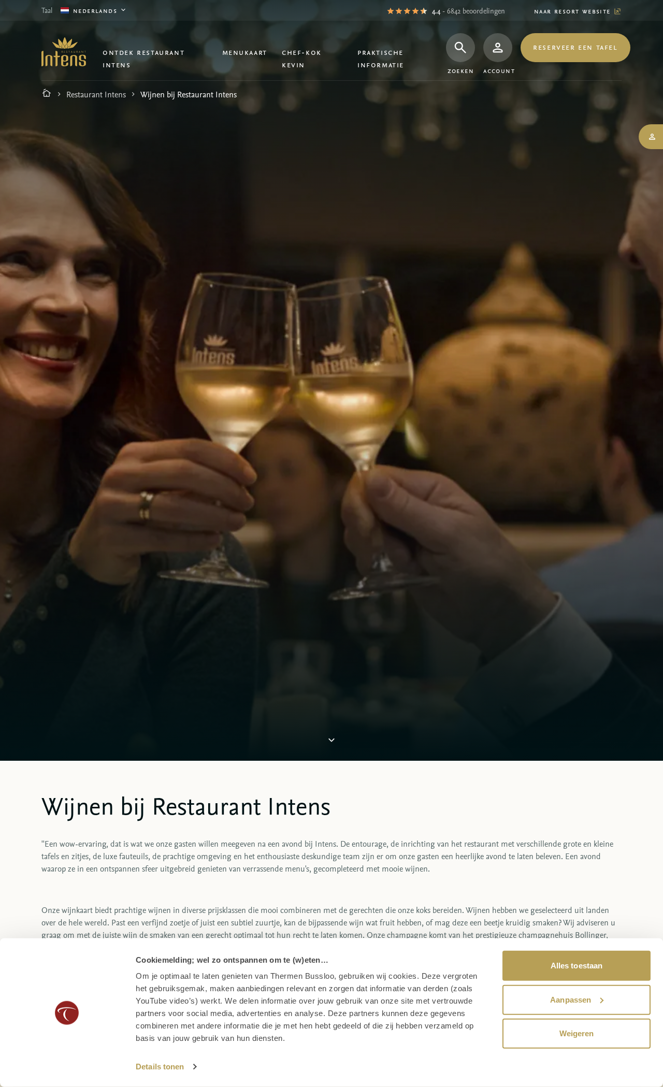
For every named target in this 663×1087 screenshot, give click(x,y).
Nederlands (95, 10)
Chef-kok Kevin (302, 58)
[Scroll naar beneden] (331, 740)
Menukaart (244, 51)
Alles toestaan (576, 965)
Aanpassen (570, 999)
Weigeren (576, 1033)
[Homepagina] (46, 94)
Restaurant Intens (96, 94)
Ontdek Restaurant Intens (143, 58)
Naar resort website (573, 11)
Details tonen (160, 1066)
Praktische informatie (380, 58)
